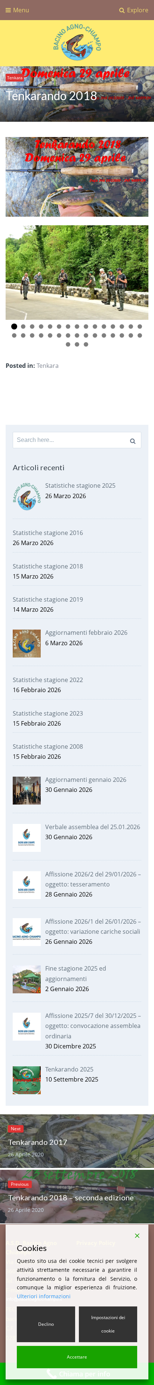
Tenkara (14, 77)
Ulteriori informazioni (44, 1296)
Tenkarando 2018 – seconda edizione (71, 1197)
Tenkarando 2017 (37, 1141)
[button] (14, 326)
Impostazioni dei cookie (108, 1324)
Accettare (77, 1357)
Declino (46, 1324)
